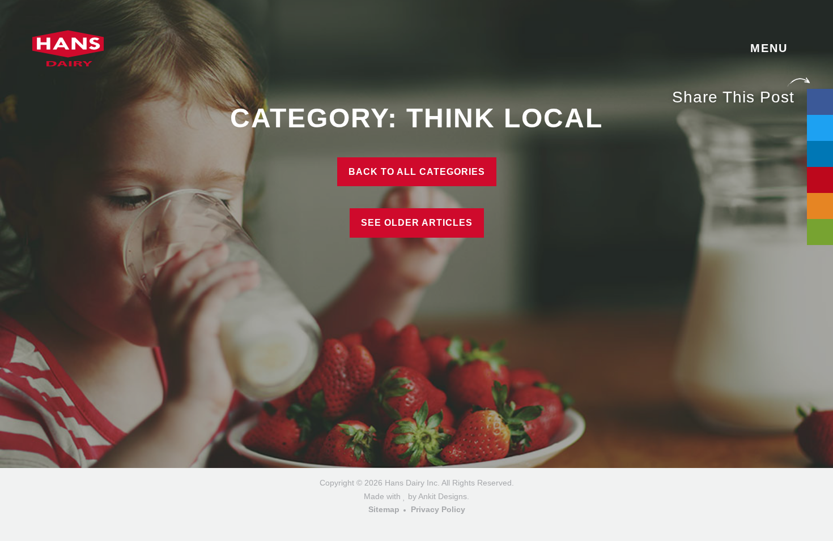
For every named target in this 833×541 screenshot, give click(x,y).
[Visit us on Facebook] (400, 525)
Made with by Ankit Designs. (416, 496)
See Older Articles (417, 222)
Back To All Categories (416, 172)
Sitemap (384, 509)
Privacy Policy (438, 509)
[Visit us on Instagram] (417, 525)
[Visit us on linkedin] (433, 525)
